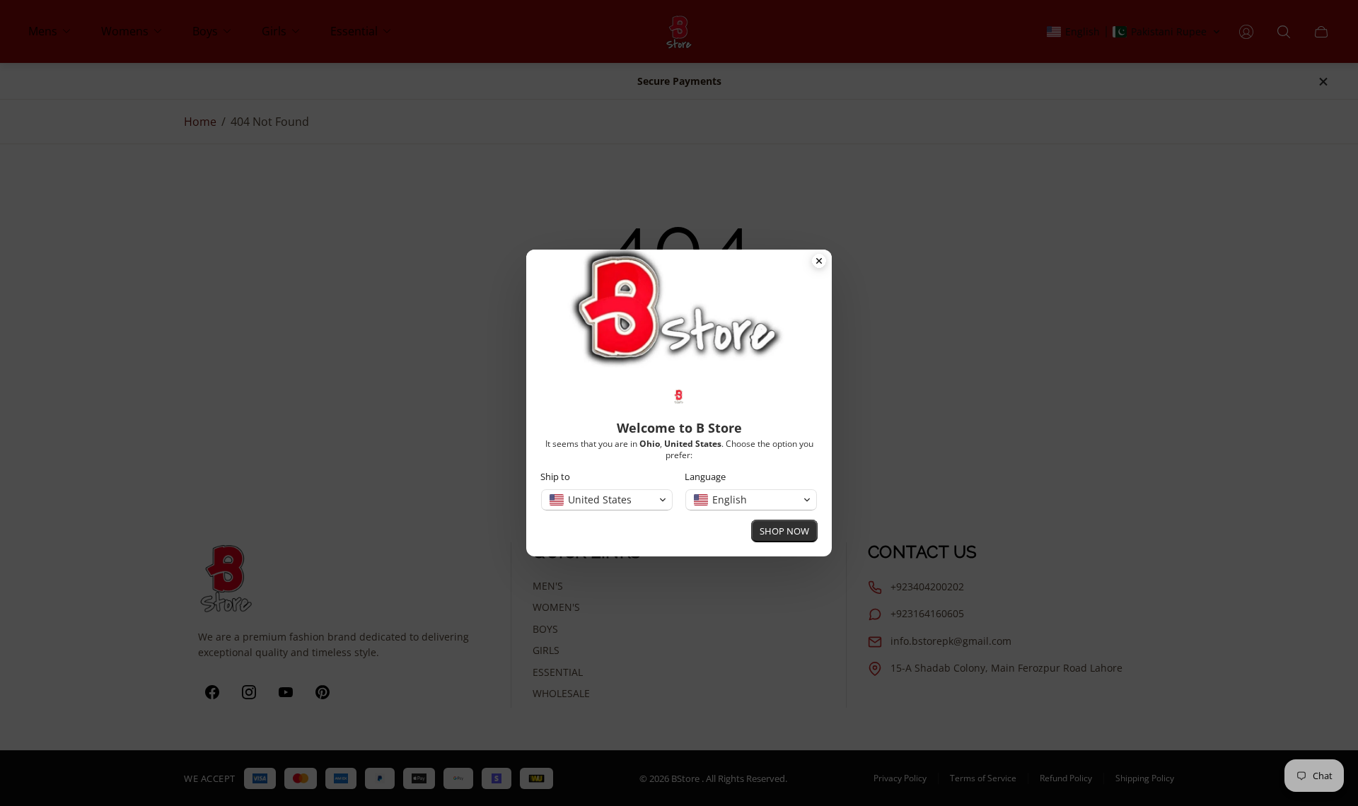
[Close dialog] (819, 262)
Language (705, 477)
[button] (606, 500)
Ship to (555, 477)
